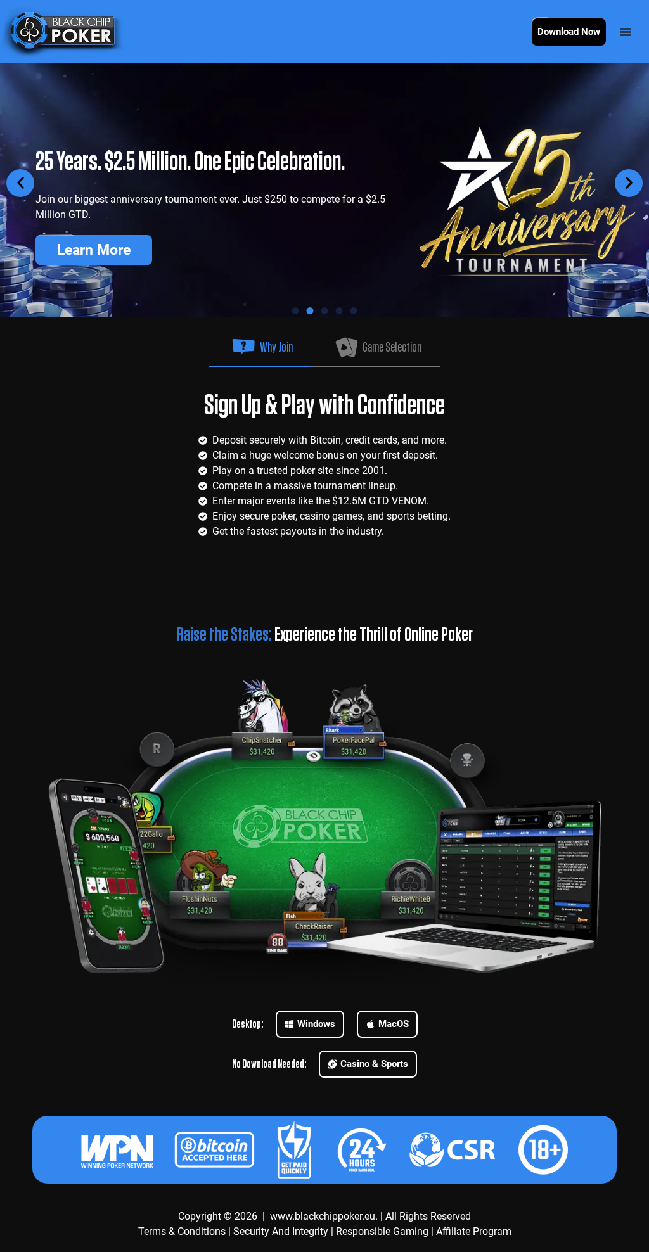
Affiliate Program (473, 1231)
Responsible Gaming (382, 1231)
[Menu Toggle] (625, 31)
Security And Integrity (280, 1231)
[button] (20, 183)
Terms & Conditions (182, 1231)
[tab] (260, 344)
